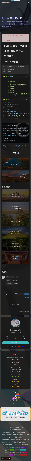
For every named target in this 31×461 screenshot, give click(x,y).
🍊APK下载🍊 (15, 381)
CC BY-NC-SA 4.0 (10, 141)
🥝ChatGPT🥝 (15, 376)
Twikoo (24, 311)
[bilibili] (19, 346)
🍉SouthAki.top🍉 (15, 372)
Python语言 (5, 24)
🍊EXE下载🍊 (15, 386)
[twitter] (23, 346)
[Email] (12, 346)
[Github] (8, 346)
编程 (4, 145)
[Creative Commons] (4, 141)
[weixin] (15, 346)
